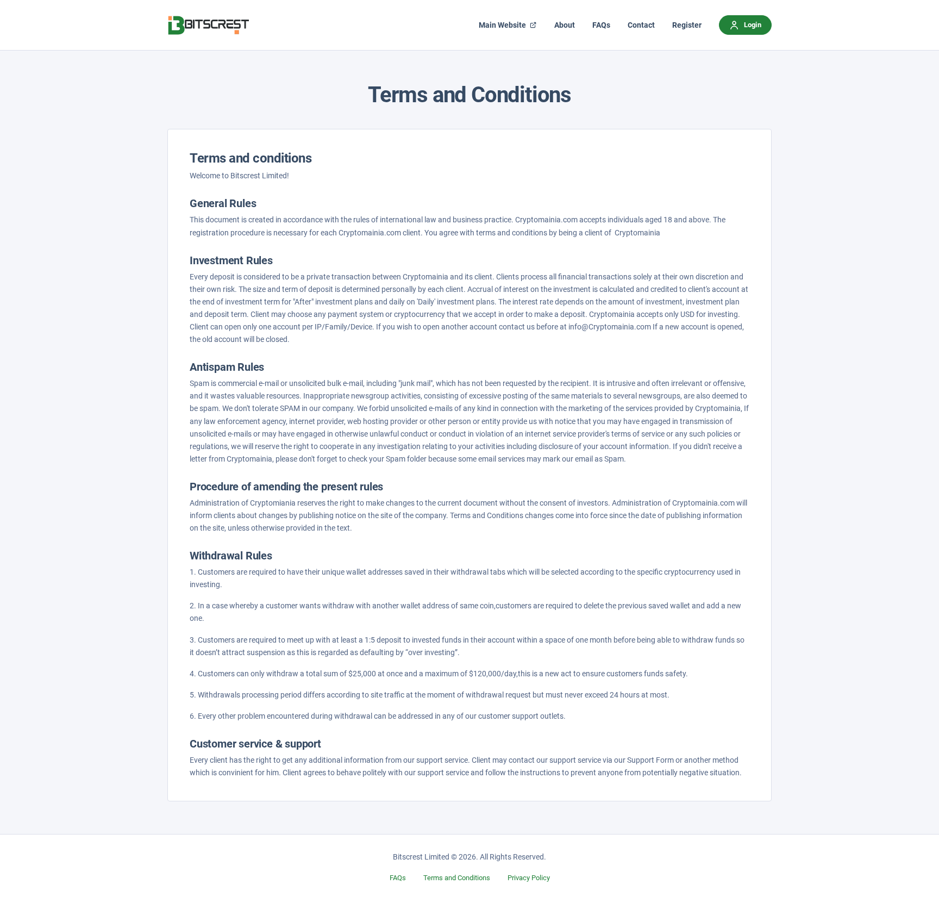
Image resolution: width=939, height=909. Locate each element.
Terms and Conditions (456, 878)
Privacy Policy (529, 878)
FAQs (398, 878)
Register (687, 25)
